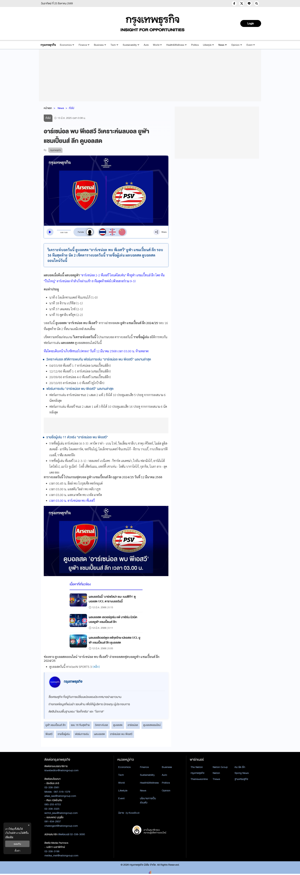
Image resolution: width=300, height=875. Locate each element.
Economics (66, 45)
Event (249, 45)
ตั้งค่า (17, 850)
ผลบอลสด (99, 734)
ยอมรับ (17, 843)
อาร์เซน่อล (133, 725)
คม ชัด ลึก (240, 767)
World (156, 45)
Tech (113, 45)
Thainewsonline (199, 779)
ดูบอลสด (117, 725)
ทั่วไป (71, 108)
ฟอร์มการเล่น (82, 734)
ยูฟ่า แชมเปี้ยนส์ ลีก (55, 725)
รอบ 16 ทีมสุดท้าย (80, 725)
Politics (195, 45)
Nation (216, 773)
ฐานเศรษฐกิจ (241, 779)
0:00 (61, 232)
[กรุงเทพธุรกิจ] (48, 45)
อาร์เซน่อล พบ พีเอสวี (121, 734)
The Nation (197, 767)
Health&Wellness (175, 45)
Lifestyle (207, 45)
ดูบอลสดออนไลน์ (152, 725)
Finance (83, 45)
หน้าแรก (48, 108)
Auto (146, 45)
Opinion (235, 45)
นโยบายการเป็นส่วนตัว (148, 800)
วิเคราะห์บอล (101, 725)
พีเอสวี (48, 734)
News (221, 45)
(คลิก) (96, 667)
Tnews (216, 779)
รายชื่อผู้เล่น (64, 734)
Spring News (242, 773)
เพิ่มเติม (9, 837)
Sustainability (130, 45)
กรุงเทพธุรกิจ (197, 773)
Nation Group (220, 767)
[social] (234, 3)
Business (99, 45)
